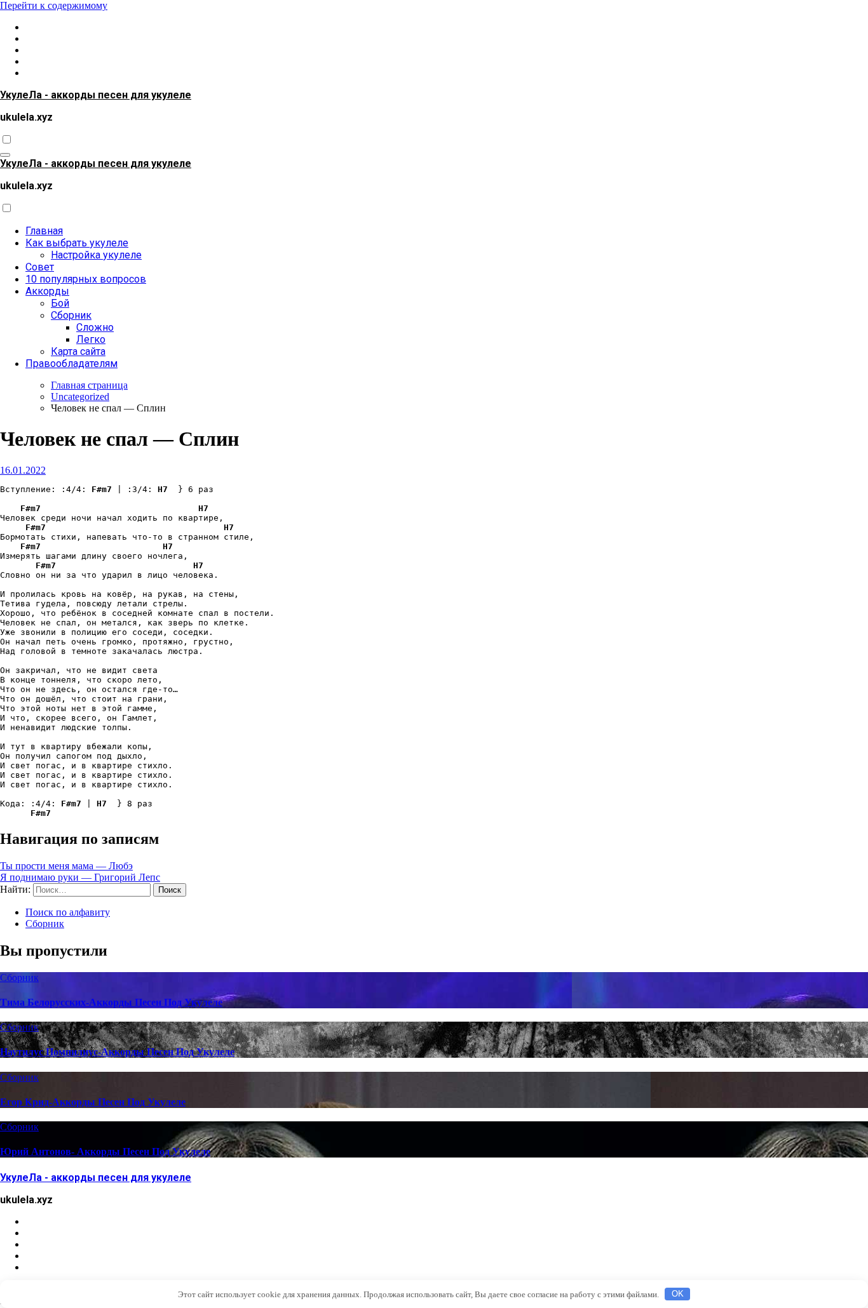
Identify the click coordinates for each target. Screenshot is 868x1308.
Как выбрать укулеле (76, 243)
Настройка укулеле (96, 255)
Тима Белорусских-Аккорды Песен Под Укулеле (111, 1002)
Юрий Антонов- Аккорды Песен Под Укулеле (105, 1151)
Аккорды (47, 291)
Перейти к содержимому (53, 5)
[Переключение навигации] (5, 155)
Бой (60, 303)
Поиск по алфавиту (67, 912)
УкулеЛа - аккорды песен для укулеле (95, 95)
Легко (90, 339)
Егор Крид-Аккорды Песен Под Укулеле (93, 1102)
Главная (44, 231)
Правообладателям (71, 363)
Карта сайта (78, 351)
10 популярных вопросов (85, 279)
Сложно (95, 327)
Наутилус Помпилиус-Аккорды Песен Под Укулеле (117, 1051)
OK (678, 1293)
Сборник (71, 315)
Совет (39, 267)
